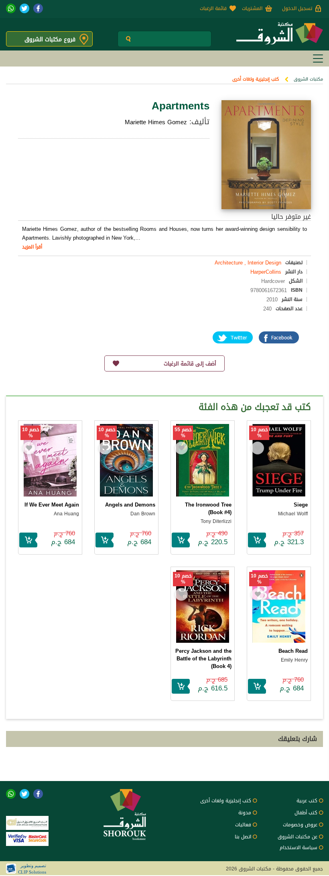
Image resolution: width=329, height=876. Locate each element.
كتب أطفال (305, 812)
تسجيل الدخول (297, 8)
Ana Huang (66, 513)
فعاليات (243, 824)
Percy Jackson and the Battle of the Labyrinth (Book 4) (203, 658)
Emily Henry (294, 660)
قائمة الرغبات (213, 8)
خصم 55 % (183, 433)
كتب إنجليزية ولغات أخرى (255, 79)
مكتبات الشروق (308, 79)
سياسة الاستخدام (298, 847)
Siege (301, 505)
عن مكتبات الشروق (297, 836)
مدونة (244, 812)
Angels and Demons (130, 505)
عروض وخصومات (300, 824)
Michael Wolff (293, 513)
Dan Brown (142, 513)
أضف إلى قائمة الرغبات (190, 364)
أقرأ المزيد (32, 246)
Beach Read (293, 651)
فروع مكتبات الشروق (49, 39)
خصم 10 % (259, 433)
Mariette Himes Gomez (156, 122)
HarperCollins (265, 272)
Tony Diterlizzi (216, 521)
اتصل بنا (243, 836)
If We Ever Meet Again (51, 505)
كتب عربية (307, 800)
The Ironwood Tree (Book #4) (208, 508)
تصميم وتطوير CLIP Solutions (32, 868)
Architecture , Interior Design (248, 263)
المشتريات (252, 8)
